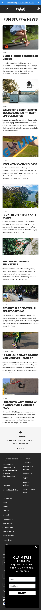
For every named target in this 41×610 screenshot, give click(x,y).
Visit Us (25, 478)
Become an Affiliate (27, 483)
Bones (5, 506)
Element (6, 511)
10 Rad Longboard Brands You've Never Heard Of (20, 356)
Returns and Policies (28, 468)
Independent (8, 519)
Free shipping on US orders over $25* (20, 3)
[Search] (7, 9)
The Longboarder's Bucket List (16, 263)
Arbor (5, 502)
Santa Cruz (7, 540)
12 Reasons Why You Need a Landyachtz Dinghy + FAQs (20, 405)
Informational (8, 351)
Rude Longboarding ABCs (20, 163)
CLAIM (22, 593)
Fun (4, 258)
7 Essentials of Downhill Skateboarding (20, 309)
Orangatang (8, 527)
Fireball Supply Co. (10, 490)
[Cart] (37, 9)
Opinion (5, 160)
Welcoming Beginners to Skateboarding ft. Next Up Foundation (20, 113)
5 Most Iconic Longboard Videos (20, 57)
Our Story (26, 462)
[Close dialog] (36, 547)
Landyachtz (7, 523)
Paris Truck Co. (9, 531)
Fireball (6, 515)
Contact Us (27, 474)
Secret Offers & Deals (29, 490)
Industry (6, 52)
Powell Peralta (8, 536)
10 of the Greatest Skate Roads (19, 216)
